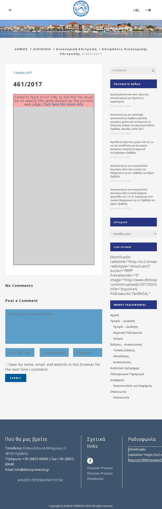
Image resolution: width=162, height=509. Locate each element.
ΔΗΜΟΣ (21, 49)
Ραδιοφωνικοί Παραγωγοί (127, 374)
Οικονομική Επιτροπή (76, 49)
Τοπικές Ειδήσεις (124, 350)
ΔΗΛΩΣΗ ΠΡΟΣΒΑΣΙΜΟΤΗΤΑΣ (40, 480)
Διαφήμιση (117, 380)
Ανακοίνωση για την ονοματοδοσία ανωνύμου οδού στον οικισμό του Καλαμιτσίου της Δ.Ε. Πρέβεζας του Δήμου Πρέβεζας (132, 171)
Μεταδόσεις (121, 356)
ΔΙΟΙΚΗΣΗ (42, 49)
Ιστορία (118, 338)
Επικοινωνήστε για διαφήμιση (132, 386)
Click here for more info (63, 104)
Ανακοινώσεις (122, 362)
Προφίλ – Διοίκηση (122, 321)
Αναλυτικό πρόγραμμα (124, 368)
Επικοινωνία (118, 391)
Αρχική (114, 315)
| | (136, 10)
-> (146, 10)
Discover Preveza (100, 468)
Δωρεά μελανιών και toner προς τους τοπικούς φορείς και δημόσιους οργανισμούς (129, 98)
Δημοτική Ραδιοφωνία (127, 332)
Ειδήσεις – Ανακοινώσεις (126, 344)
